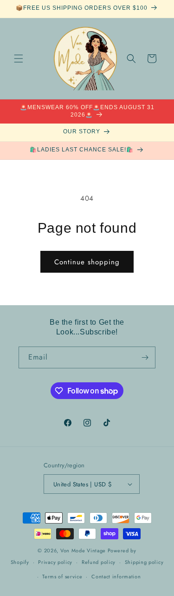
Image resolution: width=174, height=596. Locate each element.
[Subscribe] (145, 357)
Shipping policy (144, 562)
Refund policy (99, 562)
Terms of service (62, 576)
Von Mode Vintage (83, 550)
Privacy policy (55, 562)
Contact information (116, 576)
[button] (18, 58)
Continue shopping (87, 262)
